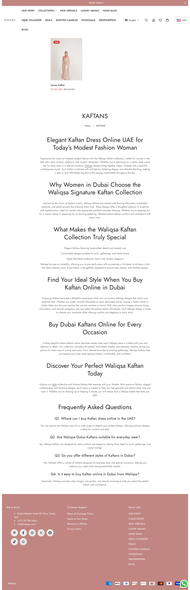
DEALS (48, 20)
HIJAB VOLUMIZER (32, 20)
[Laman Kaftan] (66, 59)
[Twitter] (41, 532)
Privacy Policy (74, 529)
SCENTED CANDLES (67, 20)
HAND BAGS (110, 10)
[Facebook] (23, 532)
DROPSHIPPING (107, 20)
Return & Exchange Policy (80, 513)
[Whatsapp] (23, 541)
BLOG (25, 29)
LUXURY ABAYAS (90, 10)
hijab (54, 384)
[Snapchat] (50, 532)
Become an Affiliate (77, 524)
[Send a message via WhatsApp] (184, 584)
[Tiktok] (14, 541)
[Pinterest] (14, 532)
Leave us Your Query (77, 518)
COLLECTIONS (46, 10)
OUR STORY (28, 10)
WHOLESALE (88, 20)
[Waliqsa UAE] (10, 20)
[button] (132, 20)
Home (87, 125)
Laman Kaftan (58, 85)
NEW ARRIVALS (68, 10)
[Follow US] (32, 532)
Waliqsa (88, 165)
